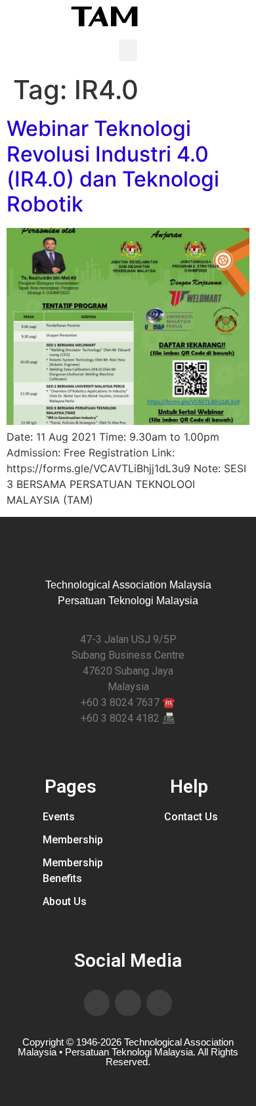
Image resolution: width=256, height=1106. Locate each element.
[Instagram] (159, 1003)
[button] (128, 50)
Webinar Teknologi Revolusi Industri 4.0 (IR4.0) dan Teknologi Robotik (113, 166)
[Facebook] (97, 1003)
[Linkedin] (128, 1003)
